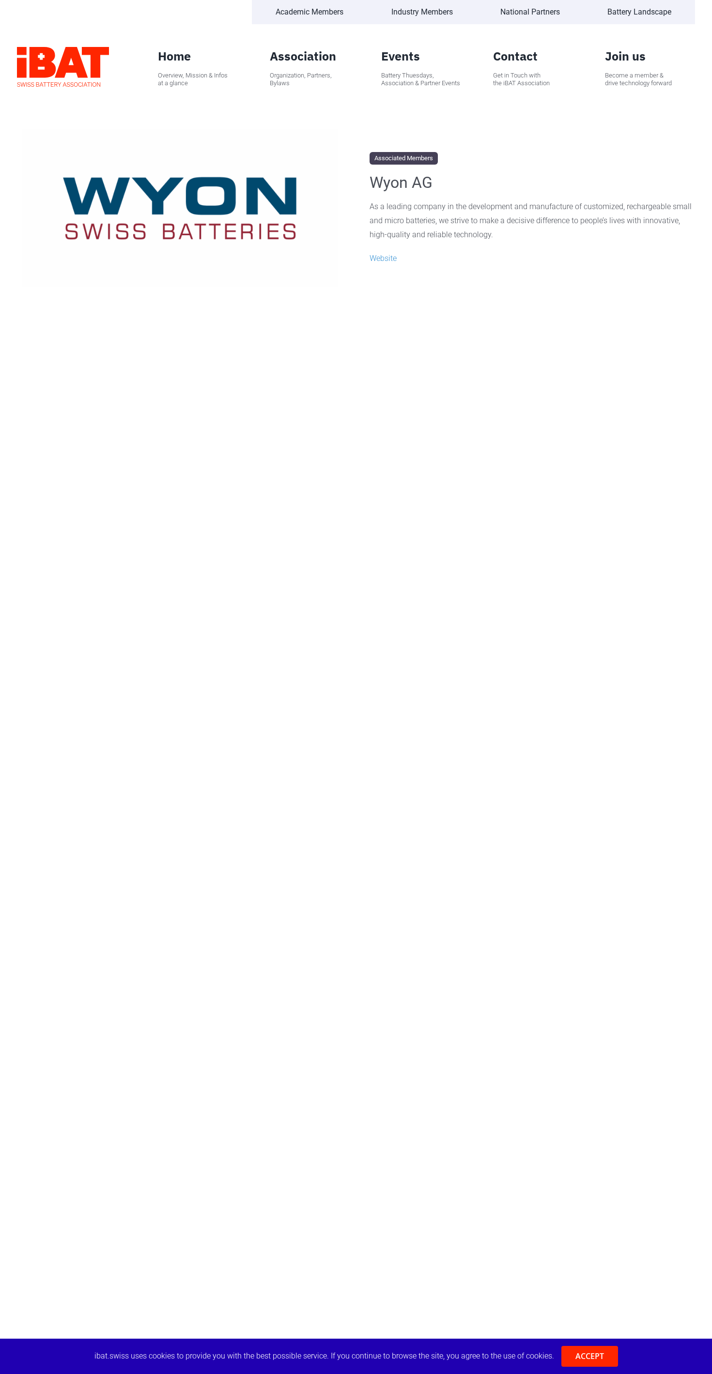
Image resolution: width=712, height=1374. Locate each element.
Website (383, 258)
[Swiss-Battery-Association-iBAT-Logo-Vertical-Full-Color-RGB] (63, 50)
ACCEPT (589, 1356)
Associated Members (403, 158)
